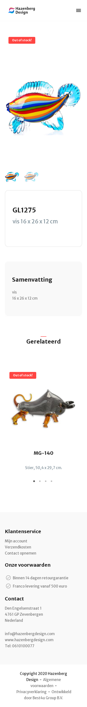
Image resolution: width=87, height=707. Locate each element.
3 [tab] (46, 482)
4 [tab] (52, 482)
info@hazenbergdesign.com (30, 633)
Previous (8, 415)
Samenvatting (32, 279)
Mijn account (16, 541)
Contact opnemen (20, 553)
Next (78, 415)
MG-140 (43, 453)
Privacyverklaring (31, 692)
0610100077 (23, 646)
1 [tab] (34, 482)
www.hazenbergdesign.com (29, 640)
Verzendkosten (18, 547)
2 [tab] (40, 482)
